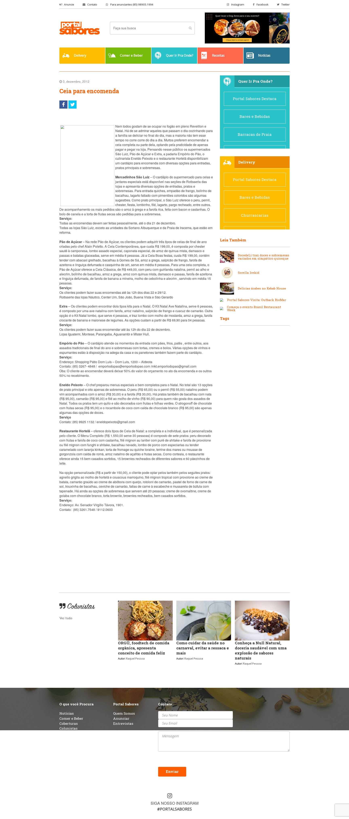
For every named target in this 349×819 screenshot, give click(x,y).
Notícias (66, 713)
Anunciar (121, 718)
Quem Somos (124, 713)
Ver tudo (65, 618)
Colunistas (68, 728)
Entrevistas (123, 723)
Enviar (172, 771)
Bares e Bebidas (255, 116)
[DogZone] (247, 27)
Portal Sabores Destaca (254, 98)
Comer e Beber (71, 718)
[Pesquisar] (190, 28)
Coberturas (68, 723)
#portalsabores (174, 809)
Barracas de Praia (255, 134)
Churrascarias (254, 215)
